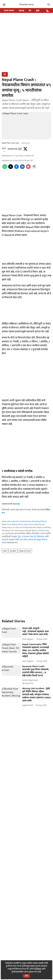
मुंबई (37, 10)
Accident (13, 550)
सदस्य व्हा (16, 504)
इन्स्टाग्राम (25, 536)
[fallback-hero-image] (11, 632)
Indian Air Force (25, 550)
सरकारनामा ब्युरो (15, 149)
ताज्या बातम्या (9, 10)
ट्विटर (19, 536)
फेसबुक (14, 536)
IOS (3, 533)
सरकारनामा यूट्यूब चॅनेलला (37, 539)
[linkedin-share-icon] (22, 168)
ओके (26, 976)
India (26, 524)
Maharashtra (17, 524)
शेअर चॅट (33, 536)
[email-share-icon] (28, 168)
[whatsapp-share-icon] (4, 168)
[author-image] (4, 149)
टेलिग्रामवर (40, 536)
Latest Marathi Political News (19, 521)
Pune (31, 524)
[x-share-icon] (10, 168)
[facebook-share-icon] (16, 168)
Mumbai (38, 524)
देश (30, 10)
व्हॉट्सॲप (5, 539)
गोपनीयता (37, 969)
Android (41, 530)
